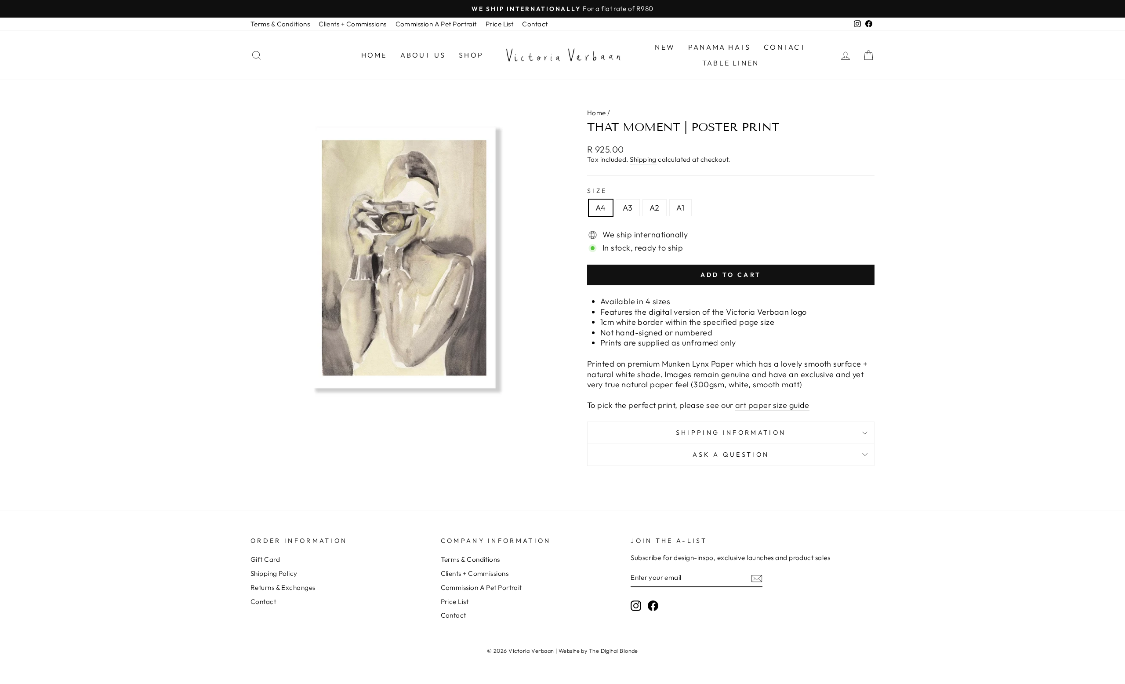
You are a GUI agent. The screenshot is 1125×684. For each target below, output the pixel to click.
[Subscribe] (756, 578)
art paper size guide (772, 405)
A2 (655, 208)
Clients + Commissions (352, 24)
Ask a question (731, 454)
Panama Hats (719, 47)
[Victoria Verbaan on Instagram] (636, 605)
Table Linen (730, 62)
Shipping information (731, 433)
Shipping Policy (274, 573)
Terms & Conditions (280, 24)
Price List (500, 24)
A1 (680, 208)
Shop (471, 55)
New (665, 47)
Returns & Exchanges (283, 587)
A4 (600, 208)
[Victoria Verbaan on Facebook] (653, 605)
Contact (535, 24)
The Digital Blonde (613, 650)
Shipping (643, 159)
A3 (628, 208)
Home (374, 55)
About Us (423, 55)
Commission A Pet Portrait (436, 24)
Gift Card (265, 559)
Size (597, 191)
